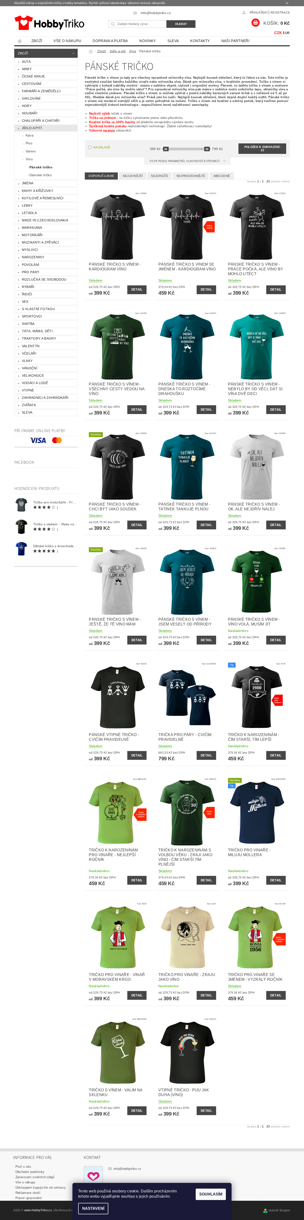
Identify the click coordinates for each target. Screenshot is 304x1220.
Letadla (29, 213)
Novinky (147, 41)
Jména (27, 183)
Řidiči (27, 294)
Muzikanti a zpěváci (40, 242)
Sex (25, 301)
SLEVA (173, 41)
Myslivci (30, 250)
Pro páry (30, 272)
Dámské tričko (40, 175)
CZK (278, 33)
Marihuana (32, 227)
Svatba (28, 324)
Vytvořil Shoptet (279, 1210)
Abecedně (222, 176)
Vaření (31, 151)
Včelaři (29, 353)
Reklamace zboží (28, 1193)
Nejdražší (159, 176)
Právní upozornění (28, 1198)
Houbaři (29, 113)
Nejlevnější (133, 176)
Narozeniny (33, 257)
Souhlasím (210, 1194)
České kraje (33, 76)
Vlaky (27, 361)
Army (27, 69)
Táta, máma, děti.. (38, 331)
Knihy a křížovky (37, 191)
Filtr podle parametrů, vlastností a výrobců (185, 161)
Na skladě (101, 147)
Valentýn (31, 346)
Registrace (280, 12)
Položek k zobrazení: (262, 148)
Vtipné (28, 390)
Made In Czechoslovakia (45, 220)
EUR (286, 33)
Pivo (29, 143)
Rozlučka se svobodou (44, 279)
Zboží (36, 41)
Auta (26, 61)
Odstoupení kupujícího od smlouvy (40, 1187)
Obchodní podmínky (29, 1172)
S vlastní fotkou (38, 309)
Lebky (27, 205)
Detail (137, 289)
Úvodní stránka (20, 41)
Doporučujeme (101, 176)
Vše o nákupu (67, 41)
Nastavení (93, 1208)
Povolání (30, 265)
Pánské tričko (40, 167)
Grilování (31, 98)
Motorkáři (32, 235)
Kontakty (200, 41)
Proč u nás (23, 1166)
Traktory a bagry (39, 338)
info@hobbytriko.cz (128, 1169)
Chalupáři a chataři (41, 120)
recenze (109, 130)
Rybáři (28, 287)
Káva (29, 135)
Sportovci (32, 316)
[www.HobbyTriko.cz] (49, 22)
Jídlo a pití (32, 128)
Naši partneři (235, 41)
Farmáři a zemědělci (41, 91)
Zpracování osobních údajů (35, 1177)
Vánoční (29, 368)
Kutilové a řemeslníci (43, 198)
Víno (29, 159)
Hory (27, 106)
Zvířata (29, 405)
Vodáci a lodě (35, 383)
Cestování (32, 84)
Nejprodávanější (190, 176)
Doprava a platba (110, 41)
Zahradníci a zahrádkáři (45, 398)
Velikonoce (33, 375)
